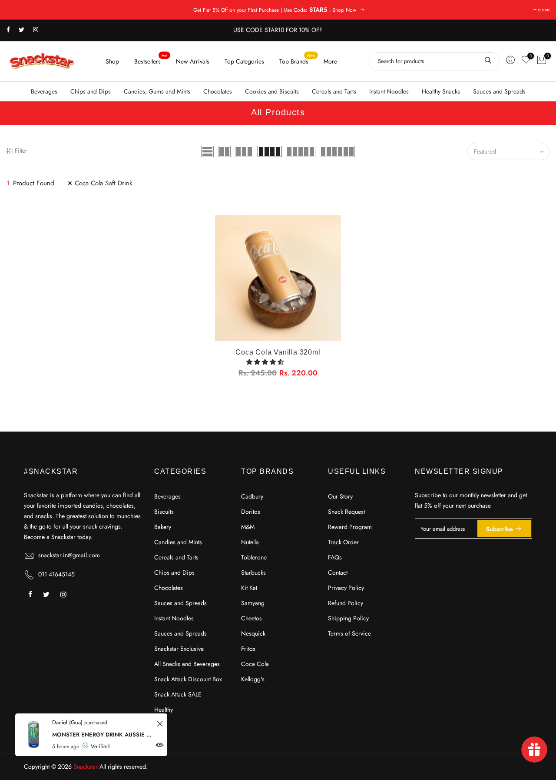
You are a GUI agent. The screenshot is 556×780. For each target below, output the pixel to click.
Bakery (162, 526)
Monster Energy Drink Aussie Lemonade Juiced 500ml (103, 734)
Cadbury (252, 496)
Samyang (253, 603)
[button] (265, 362)
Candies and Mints (178, 542)
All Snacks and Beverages (187, 663)
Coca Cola (255, 663)
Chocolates (217, 91)
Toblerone (254, 557)
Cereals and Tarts (334, 91)
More (330, 61)
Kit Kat (249, 587)
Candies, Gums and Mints (157, 91)
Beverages (44, 91)
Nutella (250, 542)
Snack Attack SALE (178, 694)
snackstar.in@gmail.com (69, 555)
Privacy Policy (346, 587)
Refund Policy (345, 603)
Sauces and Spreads (499, 91)
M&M (248, 526)
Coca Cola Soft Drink (103, 183)
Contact (338, 572)
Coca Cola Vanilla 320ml (277, 352)
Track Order (343, 542)
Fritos (248, 648)
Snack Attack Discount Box (188, 679)
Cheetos (251, 618)
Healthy (163, 709)
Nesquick (253, 633)
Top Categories (244, 61)
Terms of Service (349, 633)
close (543, 9)
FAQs (335, 557)
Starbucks (253, 572)
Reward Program (350, 526)
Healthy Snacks (441, 91)
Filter (21, 150)
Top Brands (297, 59)
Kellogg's (253, 679)
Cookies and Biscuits (272, 91)
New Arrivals (192, 61)
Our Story (340, 496)
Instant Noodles (389, 91)
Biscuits (164, 511)
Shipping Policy (348, 618)
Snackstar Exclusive (179, 648)
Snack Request (346, 511)
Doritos (250, 511)
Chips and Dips (90, 91)
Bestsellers (151, 59)
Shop (112, 61)
